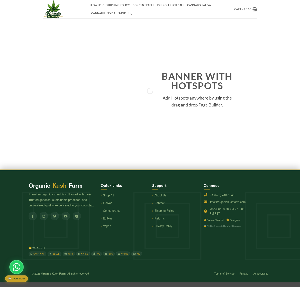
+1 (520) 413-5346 (222, 195)
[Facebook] (33, 216)
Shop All (108, 195)
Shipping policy (118, 5)
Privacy (243, 273)
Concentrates (111, 210)
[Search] (130, 13)
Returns (159, 218)
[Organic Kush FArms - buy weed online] (63, 9)
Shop (122, 13)
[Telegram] (77, 216)
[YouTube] (66, 216)
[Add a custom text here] (67, 134)
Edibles (107, 218)
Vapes (107, 226)
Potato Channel (215, 220)
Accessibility (260, 273)
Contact (159, 203)
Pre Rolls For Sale (170, 5)
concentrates (143, 5)
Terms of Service (224, 273)
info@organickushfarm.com (228, 202)
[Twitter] (55, 216)
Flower (95, 5)
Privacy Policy (163, 226)
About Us (160, 195)
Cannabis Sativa (199, 5)
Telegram (235, 220)
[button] (245, 9)
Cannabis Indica (103, 13)
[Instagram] (44, 216)
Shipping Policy (164, 210)
